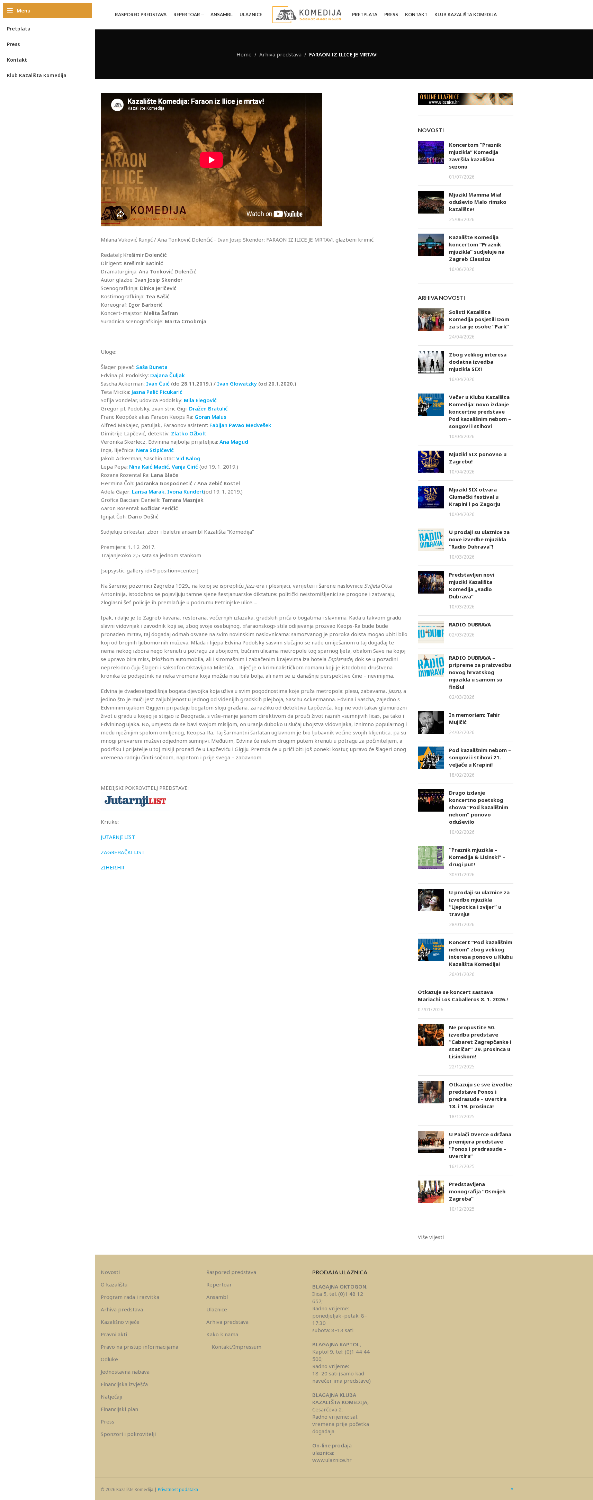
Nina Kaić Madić (149, 466)
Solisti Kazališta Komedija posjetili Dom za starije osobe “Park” (479, 319)
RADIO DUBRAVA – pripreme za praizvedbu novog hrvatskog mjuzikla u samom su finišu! (480, 672)
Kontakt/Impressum (236, 1346)
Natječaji (111, 1396)
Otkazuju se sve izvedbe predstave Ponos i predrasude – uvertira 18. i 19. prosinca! (480, 1095)
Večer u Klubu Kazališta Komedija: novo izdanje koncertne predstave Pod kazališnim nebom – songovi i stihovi (480, 412)
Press (107, 1421)
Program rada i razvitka (130, 1296)
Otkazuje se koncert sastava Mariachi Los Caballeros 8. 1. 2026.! (463, 995)
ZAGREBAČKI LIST (123, 852)
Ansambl (217, 1296)
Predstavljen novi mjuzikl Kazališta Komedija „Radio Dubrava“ (471, 585)
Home (244, 54)
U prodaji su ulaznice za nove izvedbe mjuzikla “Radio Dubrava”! (479, 539)
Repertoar (219, 1284)
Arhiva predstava (280, 54)
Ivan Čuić (158, 383)
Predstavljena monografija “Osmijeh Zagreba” (477, 1191)
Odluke (109, 1359)
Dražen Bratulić (208, 408)
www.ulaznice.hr (332, 1459)
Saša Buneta (152, 366)
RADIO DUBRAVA (470, 624)
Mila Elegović (200, 400)
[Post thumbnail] (431, 160)
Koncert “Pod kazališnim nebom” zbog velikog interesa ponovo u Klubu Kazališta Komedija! (481, 953)
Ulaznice (216, 1309)
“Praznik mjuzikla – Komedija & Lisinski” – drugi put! (477, 857)
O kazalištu (114, 1284)
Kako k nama (222, 1334)
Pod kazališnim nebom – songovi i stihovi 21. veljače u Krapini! (480, 757)
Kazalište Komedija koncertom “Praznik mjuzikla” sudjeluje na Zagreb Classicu (476, 248)
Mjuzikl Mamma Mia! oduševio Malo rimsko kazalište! (477, 202)
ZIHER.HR (112, 867)
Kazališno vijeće (120, 1321)
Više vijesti (431, 1237)
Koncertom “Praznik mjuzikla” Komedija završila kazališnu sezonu (475, 155)
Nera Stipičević (155, 449)
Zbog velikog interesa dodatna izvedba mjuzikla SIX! (477, 361)
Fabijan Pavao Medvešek (240, 425)
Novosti (110, 1271)
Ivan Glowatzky (237, 383)
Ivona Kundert (185, 491)
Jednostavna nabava (125, 1371)
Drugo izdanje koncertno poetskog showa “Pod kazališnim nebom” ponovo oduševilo (478, 807)
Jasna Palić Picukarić (157, 391)
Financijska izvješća (124, 1384)
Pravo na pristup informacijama (139, 1346)
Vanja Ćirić (185, 466)
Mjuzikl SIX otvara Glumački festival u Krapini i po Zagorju (474, 496)
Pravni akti (114, 1334)
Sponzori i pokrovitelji (128, 1433)
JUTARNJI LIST (118, 836)
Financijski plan (119, 1409)
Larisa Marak (148, 491)
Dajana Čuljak (167, 375)
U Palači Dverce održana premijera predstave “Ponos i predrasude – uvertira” (480, 1145)
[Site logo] (307, 14)
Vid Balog (188, 458)
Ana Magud (233, 441)
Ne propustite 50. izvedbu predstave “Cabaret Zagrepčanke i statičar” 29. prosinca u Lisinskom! (480, 1042)
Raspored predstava (231, 1271)
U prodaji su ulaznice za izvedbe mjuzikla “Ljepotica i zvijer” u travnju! (479, 903)
